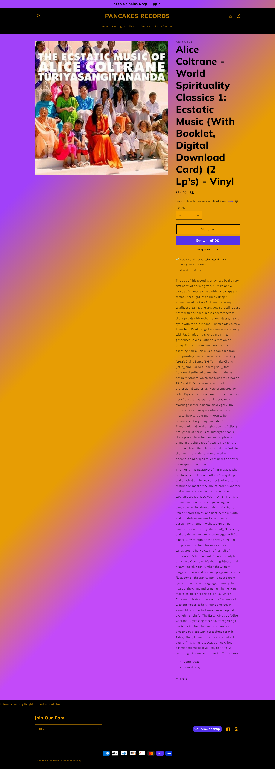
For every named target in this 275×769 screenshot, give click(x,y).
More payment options (208, 249)
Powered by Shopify (72, 760)
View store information (193, 270)
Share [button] (183, 678)
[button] (39, 16)
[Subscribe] (98, 728)
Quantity (180, 208)
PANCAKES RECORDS (52, 760)
